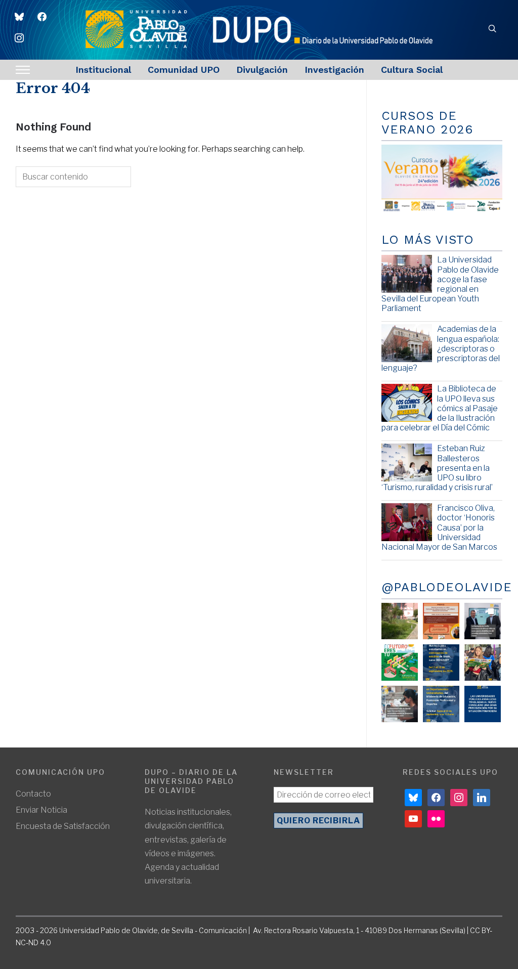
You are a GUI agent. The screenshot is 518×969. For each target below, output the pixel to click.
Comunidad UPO (184, 69)
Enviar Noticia (41, 810)
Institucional (103, 69)
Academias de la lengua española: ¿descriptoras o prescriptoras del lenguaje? (440, 348)
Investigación (334, 69)
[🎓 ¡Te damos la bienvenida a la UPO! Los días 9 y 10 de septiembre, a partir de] (399, 662)
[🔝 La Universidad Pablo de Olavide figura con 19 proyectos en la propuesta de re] (399, 704)
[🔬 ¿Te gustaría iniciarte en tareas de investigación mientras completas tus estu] (441, 704)
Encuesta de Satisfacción (63, 826)
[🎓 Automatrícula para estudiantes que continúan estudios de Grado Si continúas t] (441, 662)
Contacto (33, 794)
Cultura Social (412, 69)
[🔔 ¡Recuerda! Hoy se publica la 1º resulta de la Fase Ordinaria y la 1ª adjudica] (482, 662)
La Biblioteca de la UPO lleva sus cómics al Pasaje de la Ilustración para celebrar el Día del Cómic (439, 408)
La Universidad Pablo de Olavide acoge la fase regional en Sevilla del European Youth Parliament (440, 284)
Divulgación (262, 69)
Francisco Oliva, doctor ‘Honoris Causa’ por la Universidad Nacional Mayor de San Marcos (439, 527)
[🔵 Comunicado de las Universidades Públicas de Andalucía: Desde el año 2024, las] (482, 704)
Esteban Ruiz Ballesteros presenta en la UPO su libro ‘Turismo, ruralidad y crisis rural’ (437, 468)
